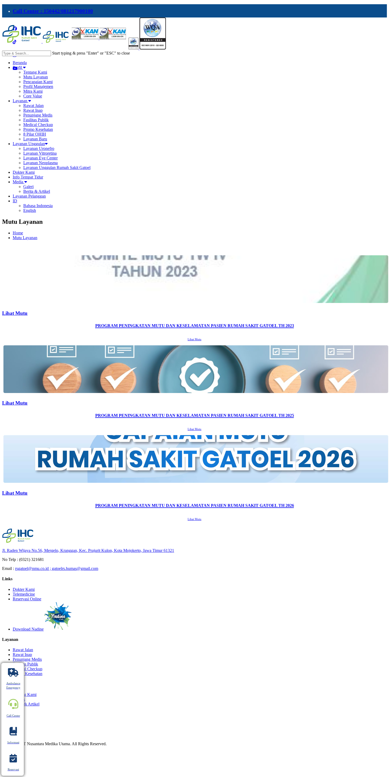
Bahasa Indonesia (38, 205)
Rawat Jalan (23, 650)
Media (18, 182)
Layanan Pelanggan (29, 196)
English (29, 210)
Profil (18, 67)
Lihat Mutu (194, 339)
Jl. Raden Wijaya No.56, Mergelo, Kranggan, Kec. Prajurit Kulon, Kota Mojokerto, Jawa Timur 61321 (88, 550)
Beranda (20, 62)
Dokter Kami (24, 172)
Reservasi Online (27, 599)
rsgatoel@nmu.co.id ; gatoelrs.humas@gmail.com (56, 568)
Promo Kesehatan (27, 673)
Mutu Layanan (25, 237)
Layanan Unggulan (29, 143)
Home (18, 233)
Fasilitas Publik (25, 664)
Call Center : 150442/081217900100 (53, 11)
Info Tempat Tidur (28, 177)
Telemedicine (24, 594)
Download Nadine (28, 629)
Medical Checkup (27, 669)
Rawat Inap (22, 654)
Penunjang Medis (27, 659)
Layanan (20, 101)
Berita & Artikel (26, 704)
